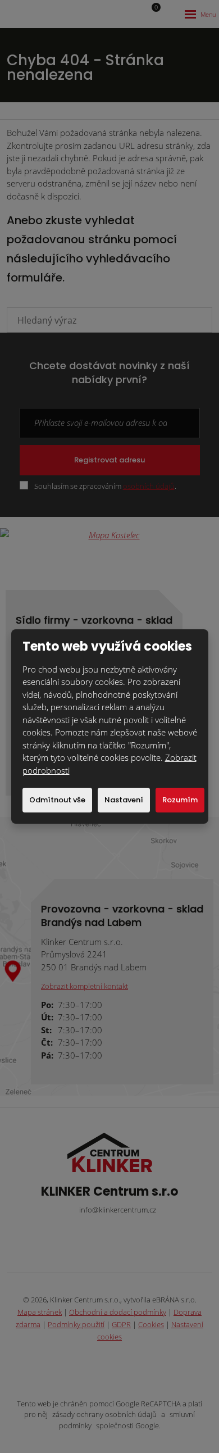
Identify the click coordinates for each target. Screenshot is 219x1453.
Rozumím (180, 799)
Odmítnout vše (57, 799)
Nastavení (123, 799)
